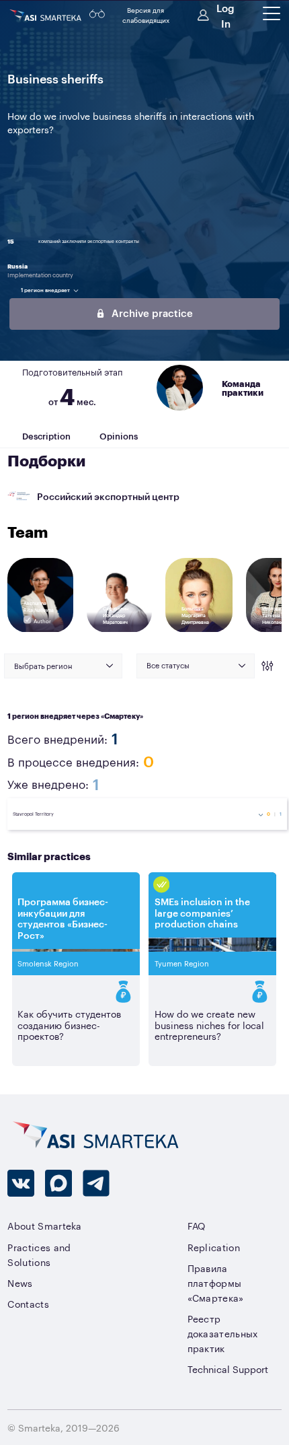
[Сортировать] (266, 666)
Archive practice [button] (151, 312)
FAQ (197, 1225)
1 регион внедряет (45, 289)
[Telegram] (96, 1183)
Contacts (28, 1303)
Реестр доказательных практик (223, 1333)
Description (46, 435)
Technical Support (228, 1368)
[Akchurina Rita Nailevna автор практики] (40, 630)
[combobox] (63, 666)
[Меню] (271, 13)
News (19, 1282)
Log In (225, 15)
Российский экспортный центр (108, 495)
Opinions (118, 435)
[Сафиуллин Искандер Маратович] (120, 630)
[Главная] (46, 15)
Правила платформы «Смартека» (216, 1282)
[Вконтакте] (20, 1183)
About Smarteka (44, 1225)
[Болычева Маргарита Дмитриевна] (199, 630)
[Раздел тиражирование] (76, 991)
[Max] (58, 1183)
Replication (214, 1246)
